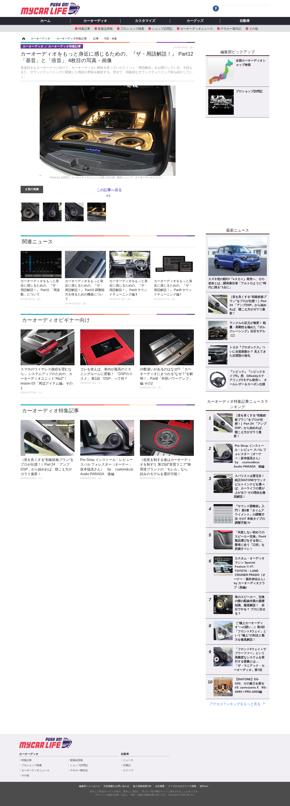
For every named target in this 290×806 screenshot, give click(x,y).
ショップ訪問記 (162, 28)
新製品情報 (105, 28)
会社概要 (160, 786)
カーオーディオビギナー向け (56, 320)
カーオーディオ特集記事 (50, 410)
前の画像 (33, 189)
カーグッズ (195, 20)
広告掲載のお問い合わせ (116, 786)
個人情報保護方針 (142, 786)
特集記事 (84, 28)
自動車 (245, 20)
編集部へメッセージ (89, 786)
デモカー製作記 (231, 28)
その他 (253, 28)
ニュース (128, 760)
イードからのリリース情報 (182, 786)
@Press (204, 786)
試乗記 (127, 765)
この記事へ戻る (109, 192)
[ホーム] (23, 38)
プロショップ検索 (132, 28)
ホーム (45, 20)
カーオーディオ (95, 20)
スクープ (128, 770)
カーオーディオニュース (196, 28)
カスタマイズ (145, 20)
